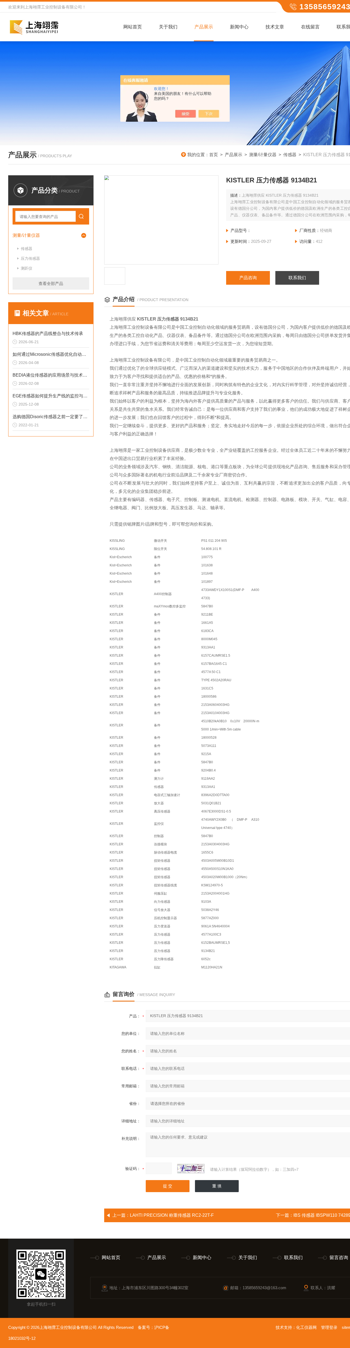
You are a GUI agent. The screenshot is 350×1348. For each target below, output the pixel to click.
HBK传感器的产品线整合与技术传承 (48, 333)
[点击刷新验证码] (191, 1168)
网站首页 (132, 27)
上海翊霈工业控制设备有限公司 (53, 7)
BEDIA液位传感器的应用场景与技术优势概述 (51, 375)
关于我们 (168, 27)
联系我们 (297, 277)
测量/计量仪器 (262, 154)
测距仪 (26, 268)
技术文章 (275, 27)
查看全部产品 (51, 283)
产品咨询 (248, 277)
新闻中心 (239, 27)
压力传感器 (30, 258)
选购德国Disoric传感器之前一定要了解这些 (51, 416)
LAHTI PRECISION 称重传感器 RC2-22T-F (172, 1215)
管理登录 (329, 1327)
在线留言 (310, 27)
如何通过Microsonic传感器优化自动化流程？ (51, 354)
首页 (213, 154)
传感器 (289, 154)
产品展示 (203, 27)
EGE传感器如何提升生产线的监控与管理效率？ (51, 396)
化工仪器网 (306, 1327)
